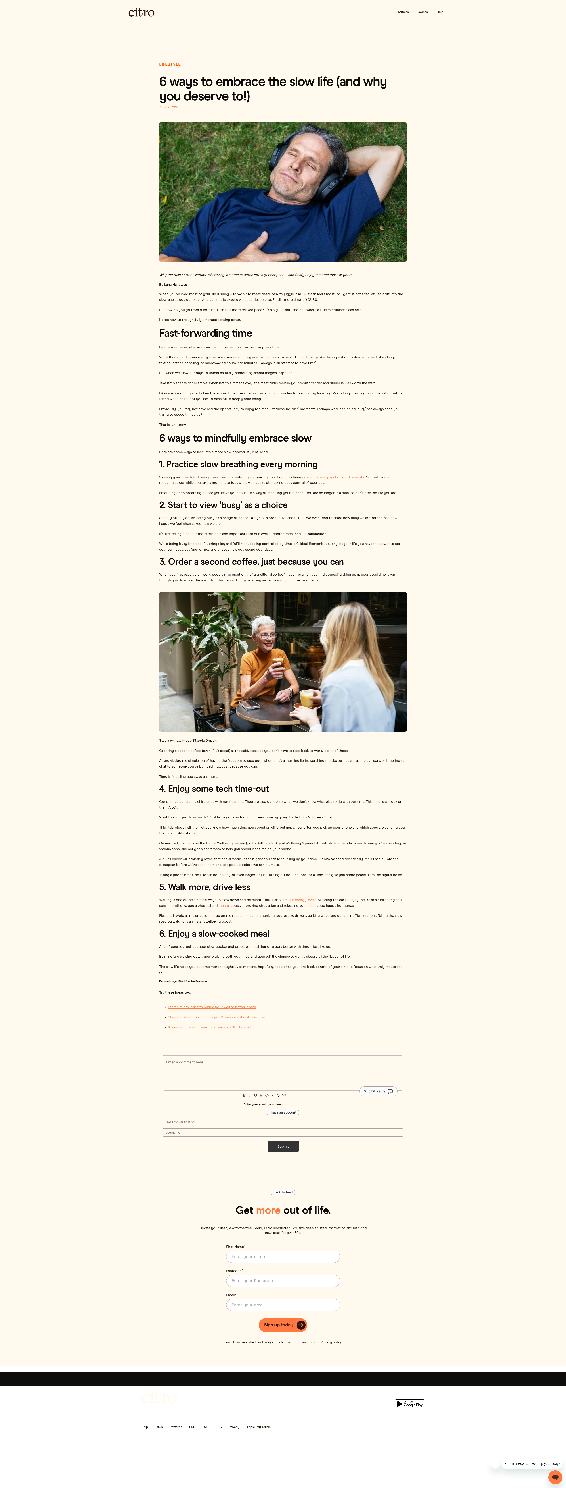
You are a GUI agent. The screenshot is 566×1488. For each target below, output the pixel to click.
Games (422, 12)
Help (440, 12)
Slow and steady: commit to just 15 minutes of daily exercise (216, 1017)
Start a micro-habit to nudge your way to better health (212, 1007)
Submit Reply (374, 1091)
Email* (231, 1295)
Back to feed (283, 1192)
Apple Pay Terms (258, 1427)
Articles (403, 12)
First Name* (235, 1247)
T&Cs (159, 1427)
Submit (283, 1146)
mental (224, 905)
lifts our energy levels (299, 900)
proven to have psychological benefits (333, 477)
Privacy (234, 1427)
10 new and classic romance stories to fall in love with (211, 1027)
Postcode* (234, 1271)
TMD (205, 1427)
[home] (141, 12)
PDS (192, 1427)
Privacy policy (331, 1342)
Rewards (176, 1427)
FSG (219, 1427)
